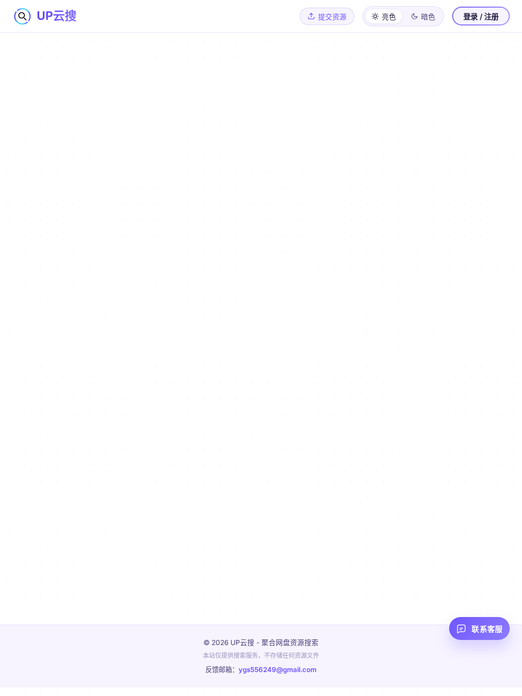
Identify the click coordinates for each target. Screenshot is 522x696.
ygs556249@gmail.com (278, 669)
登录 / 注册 (481, 16)
